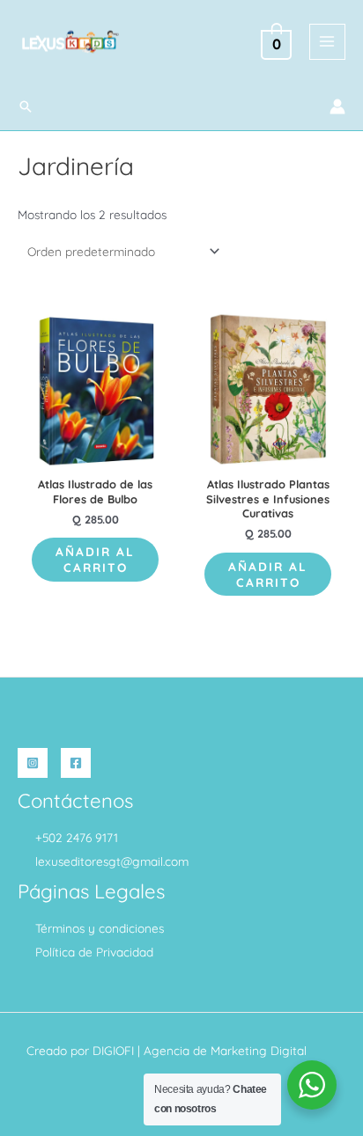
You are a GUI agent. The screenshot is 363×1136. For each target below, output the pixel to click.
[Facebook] (76, 763)
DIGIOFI (113, 1050)
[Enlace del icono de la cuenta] (337, 106)
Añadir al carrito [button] (95, 559)
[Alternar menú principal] (327, 42)
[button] (25, 106)
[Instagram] (33, 763)
